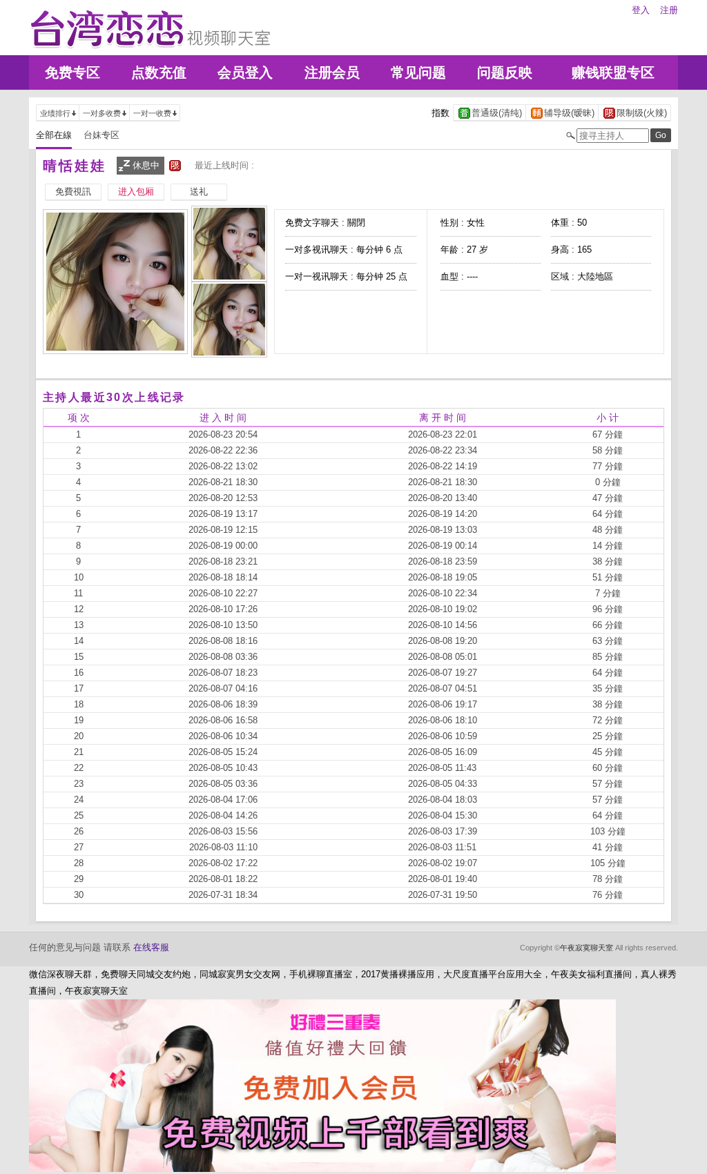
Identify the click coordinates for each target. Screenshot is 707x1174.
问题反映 (504, 72)
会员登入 (245, 72)
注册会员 (332, 72)
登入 (641, 10)
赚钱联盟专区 (613, 72)
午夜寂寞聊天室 (586, 947)
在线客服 (151, 947)
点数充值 (158, 72)
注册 (669, 10)
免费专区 (72, 72)
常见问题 (418, 72)
